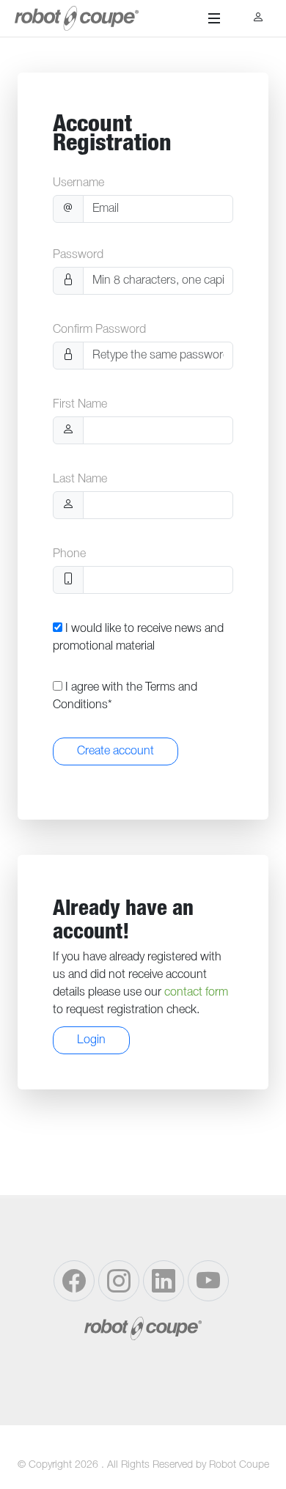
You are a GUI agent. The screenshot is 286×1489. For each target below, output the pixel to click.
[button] (258, 18)
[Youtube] (208, 1280)
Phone (69, 554)
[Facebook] (74, 1280)
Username (78, 183)
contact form (196, 993)
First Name (80, 405)
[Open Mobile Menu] (214, 18)
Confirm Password (99, 330)
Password (78, 255)
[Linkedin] (163, 1280)
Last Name (80, 479)
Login (91, 1040)
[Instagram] (118, 1280)
